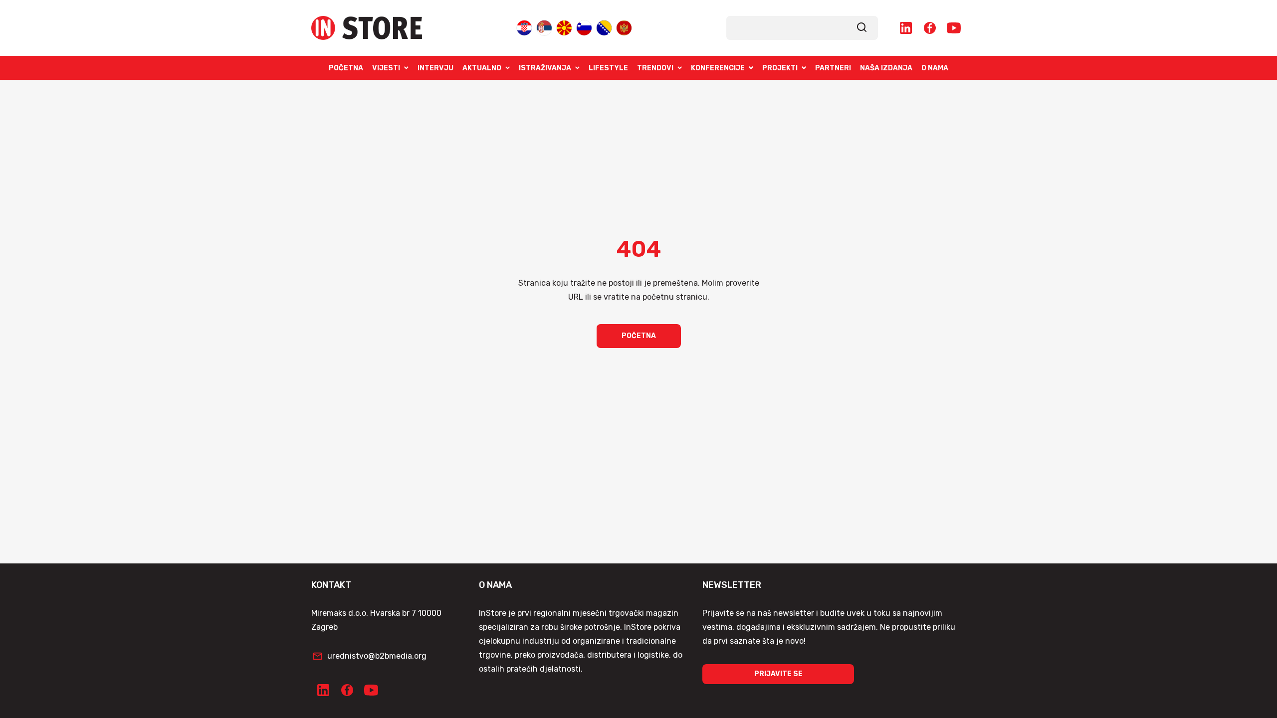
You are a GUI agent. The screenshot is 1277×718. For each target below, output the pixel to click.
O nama (934, 68)
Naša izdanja (886, 68)
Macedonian (564, 27)
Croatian (524, 27)
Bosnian (604, 27)
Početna (346, 68)
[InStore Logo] (366, 28)
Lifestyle (608, 68)
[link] (862, 28)
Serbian (544, 27)
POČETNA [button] (639, 336)
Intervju (435, 68)
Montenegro (624, 27)
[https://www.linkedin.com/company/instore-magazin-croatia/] (906, 28)
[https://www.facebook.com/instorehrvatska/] (930, 28)
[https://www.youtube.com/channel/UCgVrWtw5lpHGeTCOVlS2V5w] (954, 28)
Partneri (833, 68)
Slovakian (584, 27)
